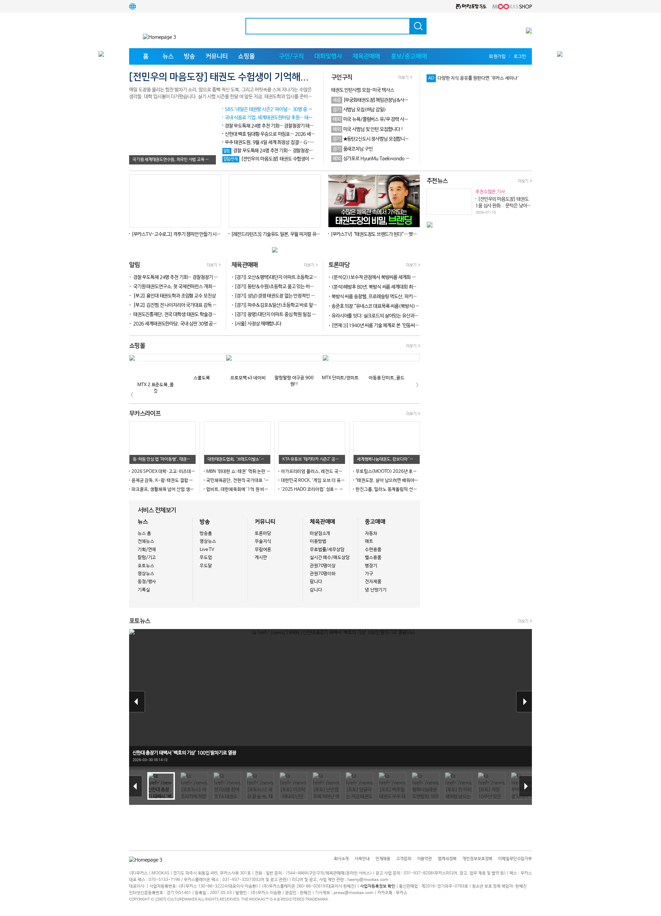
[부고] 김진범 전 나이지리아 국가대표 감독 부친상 (179, 305)
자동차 (371, 533)
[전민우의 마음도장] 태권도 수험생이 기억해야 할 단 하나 (284, 159)
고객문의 (403, 858)
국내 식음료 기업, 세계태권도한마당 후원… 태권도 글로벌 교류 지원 (286, 117)
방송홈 (206, 533)
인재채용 (383, 858)
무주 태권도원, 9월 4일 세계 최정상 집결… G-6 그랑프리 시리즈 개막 (288, 142)
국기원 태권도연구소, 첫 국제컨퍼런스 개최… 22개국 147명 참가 (193, 286)
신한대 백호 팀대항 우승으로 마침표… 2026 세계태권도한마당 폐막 (287, 134)
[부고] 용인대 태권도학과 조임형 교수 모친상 (174, 296)
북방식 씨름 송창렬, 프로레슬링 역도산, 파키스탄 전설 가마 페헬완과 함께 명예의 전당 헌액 (418, 296)
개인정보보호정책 (477, 858)
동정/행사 (147, 581)
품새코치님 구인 (353, 149)
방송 (189, 56)
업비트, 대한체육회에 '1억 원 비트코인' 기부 (246, 489)
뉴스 (168, 56)
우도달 (206, 565)
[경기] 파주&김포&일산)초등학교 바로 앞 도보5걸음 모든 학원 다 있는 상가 (304, 305)
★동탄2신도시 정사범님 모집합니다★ (373, 139)
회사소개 (341, 858)
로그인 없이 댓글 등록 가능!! (464, 80)
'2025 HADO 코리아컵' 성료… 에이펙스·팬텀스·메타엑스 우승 (339, 489)
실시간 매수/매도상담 (329, 557)
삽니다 (316, 590)
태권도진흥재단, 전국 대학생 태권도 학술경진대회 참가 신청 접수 (192, 314)
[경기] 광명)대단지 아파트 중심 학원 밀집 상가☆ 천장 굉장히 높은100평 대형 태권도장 (314, 314)
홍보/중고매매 (409, 56)
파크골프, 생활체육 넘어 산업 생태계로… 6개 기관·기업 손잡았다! (192, 489)
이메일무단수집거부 (515, 858)
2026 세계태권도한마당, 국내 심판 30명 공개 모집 (179, 324)
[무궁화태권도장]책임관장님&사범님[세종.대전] (383, 100)
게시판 (261, 557)
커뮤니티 (217, 56)
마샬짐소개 (320, 533)
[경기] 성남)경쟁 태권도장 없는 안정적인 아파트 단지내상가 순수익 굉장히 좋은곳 (309, 296)
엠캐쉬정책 (447, 858)
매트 (369, 541)
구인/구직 (291, 56)
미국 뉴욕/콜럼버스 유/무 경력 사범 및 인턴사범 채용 (386, 119)
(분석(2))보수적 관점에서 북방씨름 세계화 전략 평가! (385, 277)
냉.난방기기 (376, 590)
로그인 (520, 56)
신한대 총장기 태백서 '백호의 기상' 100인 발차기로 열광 (184, 753)
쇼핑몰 (246, 56)
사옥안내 (362, 858)
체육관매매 (366, 56)
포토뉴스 (146, 565)
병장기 (371, 565)
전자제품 (373, 581)
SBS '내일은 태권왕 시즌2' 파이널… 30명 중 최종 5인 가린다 (281, 109)
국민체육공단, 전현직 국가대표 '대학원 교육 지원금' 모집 (258, 480)
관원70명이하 (323, 573)
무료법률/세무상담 (327, 549)
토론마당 (263, 533)
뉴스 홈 (144, 533)
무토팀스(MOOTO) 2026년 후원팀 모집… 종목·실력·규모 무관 (414, 471)
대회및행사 (328, 56)
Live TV (207, 549)
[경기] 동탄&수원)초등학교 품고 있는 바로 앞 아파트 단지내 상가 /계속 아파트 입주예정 (315, 286)
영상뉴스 (146, 573)
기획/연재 (147, 549)
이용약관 (424, 858)
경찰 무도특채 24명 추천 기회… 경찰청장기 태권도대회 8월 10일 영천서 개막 (296, 126)
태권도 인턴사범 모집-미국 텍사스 (362, 90)
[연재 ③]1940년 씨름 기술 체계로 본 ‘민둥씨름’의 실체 (387, 325)
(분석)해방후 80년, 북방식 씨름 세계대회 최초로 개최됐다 (389, 287)
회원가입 (497, 56)
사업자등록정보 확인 (377, 886)
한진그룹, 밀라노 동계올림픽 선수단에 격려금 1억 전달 (405, 489)
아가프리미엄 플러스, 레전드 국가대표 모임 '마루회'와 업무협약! (340, 471)
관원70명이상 (323, 565)
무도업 (206, 557)
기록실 (144, 590)
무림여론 (263, 549)
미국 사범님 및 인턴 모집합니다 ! (368, 129)
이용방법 (318, 541)
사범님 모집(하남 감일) (359, 110)
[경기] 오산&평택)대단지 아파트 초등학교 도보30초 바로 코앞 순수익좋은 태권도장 (311, 277)
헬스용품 (373, 557)
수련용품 (373, 549)
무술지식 (263, 541)
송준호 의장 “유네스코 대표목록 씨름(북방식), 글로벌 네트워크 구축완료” (403, 306)
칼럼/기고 (147, 557)
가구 (369, 573)
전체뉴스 (146, 541)
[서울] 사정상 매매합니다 (257, 324)
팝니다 (316, 581)
